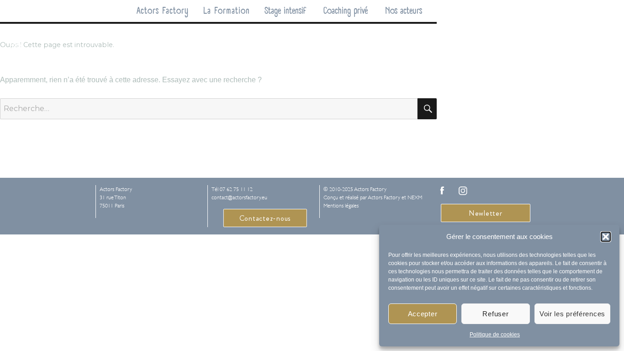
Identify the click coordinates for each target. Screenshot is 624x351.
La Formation (226, 10)
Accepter (423, 314)
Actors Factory (163, 10)
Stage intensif (285, 10)
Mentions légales (341, 205)
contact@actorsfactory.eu (239, 197)
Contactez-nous (265, 218)
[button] (605, 236)
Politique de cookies (495, 334)
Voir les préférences (572, 314)
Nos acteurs (403, 10)
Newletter (485, 213)
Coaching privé (345, 10)
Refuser (495, 314)
